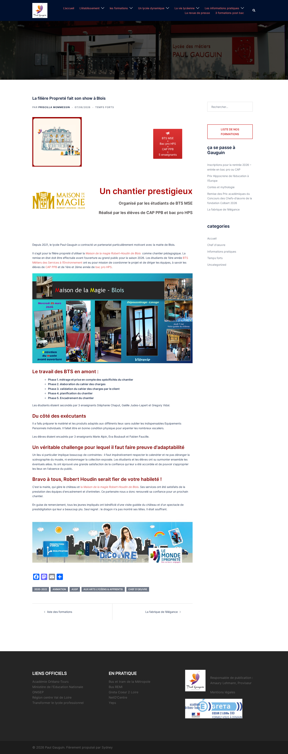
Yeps (112, 703)
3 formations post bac (229, 12)
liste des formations (59, 611)
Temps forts (104, 107)
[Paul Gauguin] (39, 10)
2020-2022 (40, 589)
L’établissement (90, 8)
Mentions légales (222, 692)
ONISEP (38, 692)
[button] (254, 10)
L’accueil (68, 8)
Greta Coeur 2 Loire (123, 692)
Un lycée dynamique (151, 8)
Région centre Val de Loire (52, 697)
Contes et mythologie (221, 187)
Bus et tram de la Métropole (129, 682)
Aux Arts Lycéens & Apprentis (103, 589)
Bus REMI (115, 687)
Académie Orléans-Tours (50, 682)
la (110, 487)
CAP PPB (51, 267)
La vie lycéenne (185, 8)
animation (59, 589)
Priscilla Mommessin (54, 107)
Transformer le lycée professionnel (58, 703)
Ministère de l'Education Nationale (57, 687)
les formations (119, 8)
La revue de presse (197, 12)
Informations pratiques (221, 251)
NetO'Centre (118, 697)
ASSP (75, 589)
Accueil (211, 238)
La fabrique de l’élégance (161, 611)
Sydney (107, 747)
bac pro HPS (103, 267)
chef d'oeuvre (137, 589)
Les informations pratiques (222, 8)
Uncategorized (216, 264)
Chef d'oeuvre (216, 245)
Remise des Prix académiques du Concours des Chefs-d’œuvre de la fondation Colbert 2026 (229, 198)
